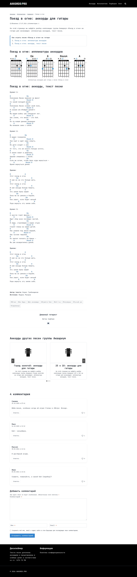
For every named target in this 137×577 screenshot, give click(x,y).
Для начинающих (33, 302)
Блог (120, 4)
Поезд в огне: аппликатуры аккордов (30, 41)
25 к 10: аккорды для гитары (68, 367)
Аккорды (92, 4)
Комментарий (16, 497)
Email (53, 525)
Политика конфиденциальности (52, 553)
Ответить (16, 413)
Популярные (67, 302)
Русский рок (77, 302)
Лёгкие (13, 302)
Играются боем (46, 302)
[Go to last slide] (12, 361)
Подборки (113, 4)
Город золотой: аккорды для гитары (28, 367)
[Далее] (83, 361)
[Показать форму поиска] (125, 4)
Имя (13, 525)
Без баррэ (22, 302)
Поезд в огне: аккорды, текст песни (30, 43)
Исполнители (102, 4)
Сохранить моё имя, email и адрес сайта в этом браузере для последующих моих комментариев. (45, 530)
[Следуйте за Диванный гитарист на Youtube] (48, 323)
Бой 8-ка (57, 302)
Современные (15, 306)
